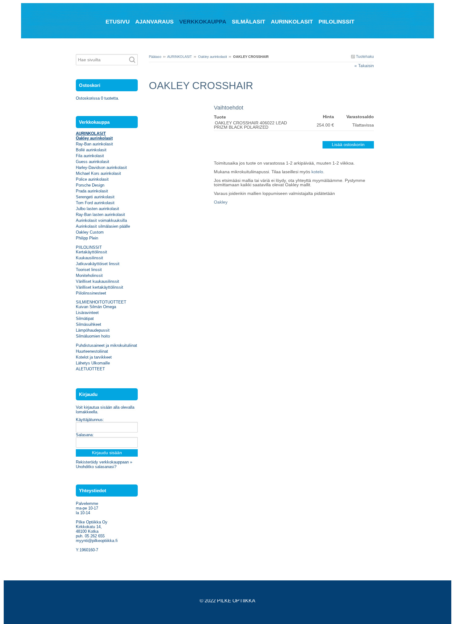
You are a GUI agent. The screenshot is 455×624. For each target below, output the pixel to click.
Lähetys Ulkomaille (93, 363)
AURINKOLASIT (179, 56)
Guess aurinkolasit (92, 161)
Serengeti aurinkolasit (95, 197)
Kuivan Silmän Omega (96, 306)
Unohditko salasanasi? (96, 466)
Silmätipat (85, 318)
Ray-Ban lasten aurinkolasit (100, 214)
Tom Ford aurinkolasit (95, 202)
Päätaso (155, 56)
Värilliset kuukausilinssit (97, 281)
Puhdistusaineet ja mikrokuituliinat (106, 345)
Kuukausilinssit (89, 258)
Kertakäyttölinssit (91, 252)
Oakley (221, 202)
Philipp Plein (87, 238)
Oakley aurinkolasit (212, 56)
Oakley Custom (90, 232)
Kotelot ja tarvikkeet (94, 357)
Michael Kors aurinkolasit (98, 173)
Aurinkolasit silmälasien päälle (103, 226)
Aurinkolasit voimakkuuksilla (101, 220)
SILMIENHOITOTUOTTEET (101, 302)
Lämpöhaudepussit (93, 330)
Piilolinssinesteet (91, 293)
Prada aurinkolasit (92, 191)
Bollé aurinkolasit (91, 150)
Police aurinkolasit (92, 179)
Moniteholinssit (89, 275)
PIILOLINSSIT (89, 247)
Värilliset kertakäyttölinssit (99, 287)
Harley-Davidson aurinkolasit (101, 167)
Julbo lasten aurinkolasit (97, 208)
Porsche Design (90, 185)
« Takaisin (364, 65)
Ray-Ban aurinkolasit (94, 144)
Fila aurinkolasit (90, 155)
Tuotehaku (364, 56)
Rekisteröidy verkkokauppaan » (104, 462)
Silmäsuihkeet (88, 324)
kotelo (317, 171)
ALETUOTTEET (90, 369)
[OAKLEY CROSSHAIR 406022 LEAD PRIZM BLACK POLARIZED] (181, 101)
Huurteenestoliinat (92, 351)
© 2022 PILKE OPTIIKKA (227, 600)
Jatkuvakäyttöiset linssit (97, 263)
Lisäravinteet (87, 312)
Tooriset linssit (89, 269)
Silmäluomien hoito (93, 336)
